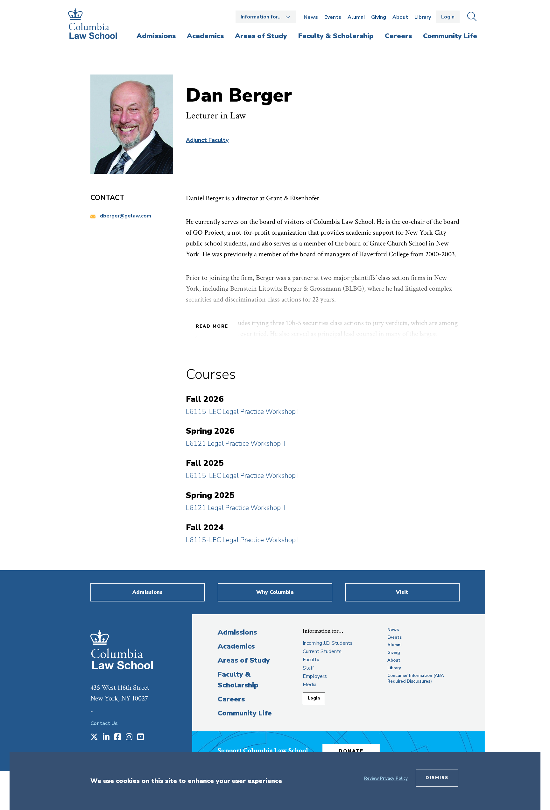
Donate (351, 751)
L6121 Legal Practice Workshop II (236, 443)
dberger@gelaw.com (125, 215)
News (311, 17)
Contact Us (104, 723)
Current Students (322, 651)
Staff (308, 667)
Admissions (237, 632)
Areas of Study (244, 660)
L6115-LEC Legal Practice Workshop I (242, 411)
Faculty (311, 659)
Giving (378, 17)
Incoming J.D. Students (328, 643)
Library (422, 17)
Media (309, 684)
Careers (231, 699)
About (400, 17)
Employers (315, 676)
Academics (236, 646)
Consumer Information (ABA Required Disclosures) (415, 678)
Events (332, 17)
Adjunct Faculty (207, 140)
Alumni (356, 17)
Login (448, 16)
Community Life (245, 713)
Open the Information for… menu (266, 17)
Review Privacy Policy (386, 778)
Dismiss (437, 778)
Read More (212, 326)
